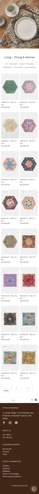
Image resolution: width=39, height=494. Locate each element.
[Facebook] (4, 422)
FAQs (5, 454)
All (6, 64)
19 (27, 388)
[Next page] (32, 388)
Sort (13, 400)
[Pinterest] (16, 422)
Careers (6, 465)
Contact (6, 451)
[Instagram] (10, 422)
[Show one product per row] (32, 400)
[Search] (32, 3)
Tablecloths (7, 67)
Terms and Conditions (12, 476)
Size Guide (7, 449)
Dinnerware (18, 67)
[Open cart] (36, 3)
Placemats (13, 64)
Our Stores (7, 437)
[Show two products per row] (36, 400)
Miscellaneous (30, 67)
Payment (6, 468)
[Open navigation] (3, 3)
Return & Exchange (11, 473)
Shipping (6, 471)
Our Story (7, 434)
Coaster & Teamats (26, 64)
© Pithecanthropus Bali (19, 485)
